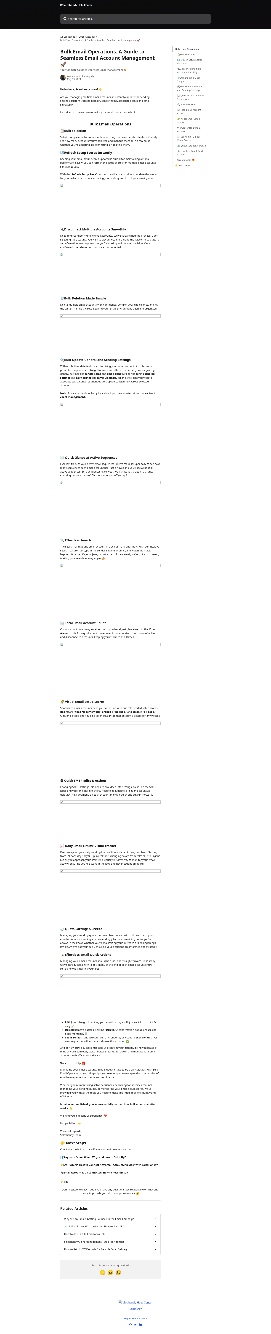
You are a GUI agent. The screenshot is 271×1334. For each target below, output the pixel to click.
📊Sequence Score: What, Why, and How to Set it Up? (93, 1157)
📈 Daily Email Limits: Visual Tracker (188, 138)
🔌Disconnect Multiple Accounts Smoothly (189, 70)
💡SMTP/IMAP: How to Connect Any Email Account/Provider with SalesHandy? (109, 1165)
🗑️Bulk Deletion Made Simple (188, 79)
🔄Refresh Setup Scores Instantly (189, 61)
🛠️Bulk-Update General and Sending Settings (189, 88)
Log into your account (135, 1318)
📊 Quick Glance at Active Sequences (190, 97)
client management (72, 397)
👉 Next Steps (182, 165)
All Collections (67, 36)
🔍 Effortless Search (187, 104)
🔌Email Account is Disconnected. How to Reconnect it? (95, 1172)
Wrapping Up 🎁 (186, 159)
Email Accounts (87, 36)
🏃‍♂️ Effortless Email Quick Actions (190, 152)
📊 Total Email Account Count (189, 111)
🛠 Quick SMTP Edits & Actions (188, 129)
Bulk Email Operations (187, 48)
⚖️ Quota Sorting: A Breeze (191, 145)
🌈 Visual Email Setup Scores (188, 120)
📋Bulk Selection (186, 54)
